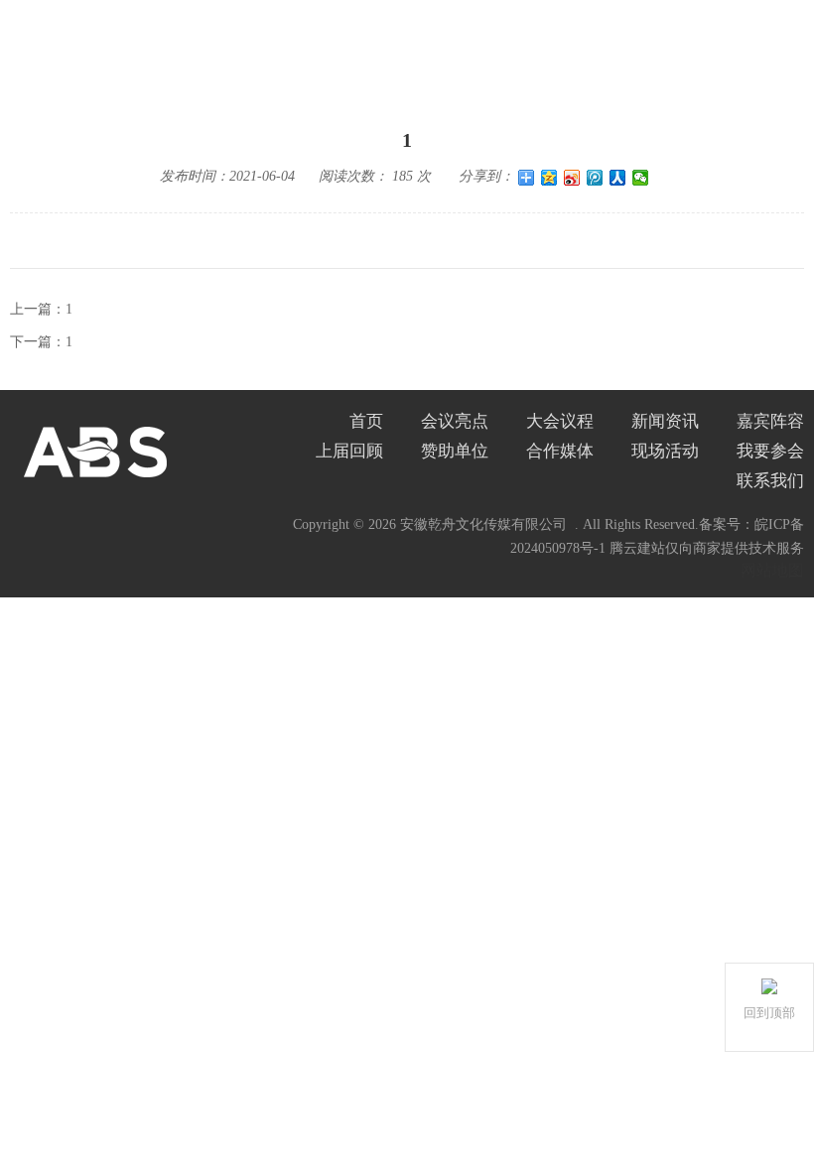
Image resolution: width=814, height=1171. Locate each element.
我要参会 (770, 451)
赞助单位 (454, 451)
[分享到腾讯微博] (595, 178)
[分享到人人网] (618, 178)
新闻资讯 (665, 421)
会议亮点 (454, 421)
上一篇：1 (41, 309)
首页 (366, 421)
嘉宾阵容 (770, 421)
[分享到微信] (640, 178)
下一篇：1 (41, 341)
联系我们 (770, 480)
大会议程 (560, 421)
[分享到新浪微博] (572, 178)
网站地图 (772, 570)
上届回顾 (349, 451)
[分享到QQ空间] (549, 178)
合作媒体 (560, 451)
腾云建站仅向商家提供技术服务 (707, 548)
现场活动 (665, 451)
